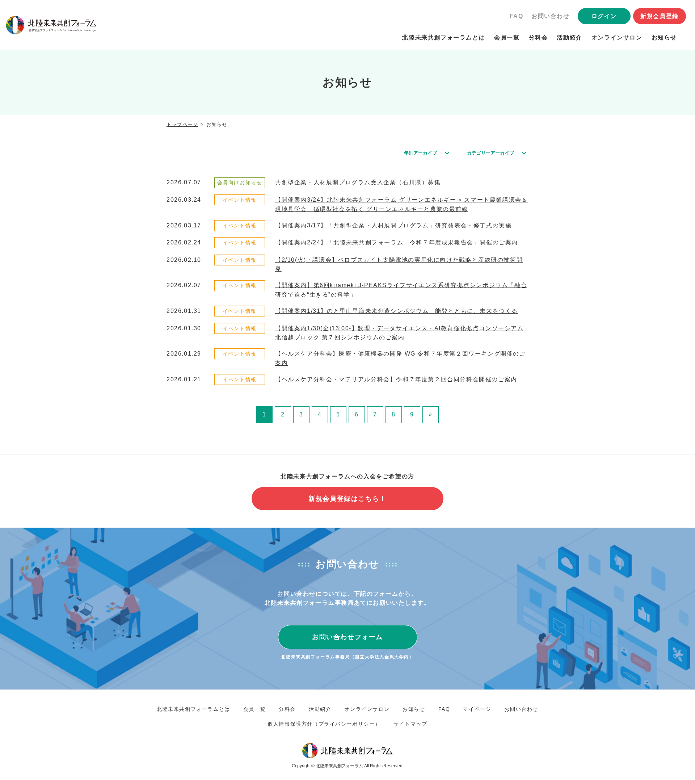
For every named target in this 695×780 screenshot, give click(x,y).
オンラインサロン (617, 37)
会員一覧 (506, 37)
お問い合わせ (550, 16)
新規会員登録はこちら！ (347, 498)
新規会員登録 (659, 16)
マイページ (477, 709)
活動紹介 (569, 37)
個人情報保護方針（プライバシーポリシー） (324, 724)
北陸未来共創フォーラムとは (443, 37)
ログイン (604, 16)
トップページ (182, 124)
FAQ (516, 16)
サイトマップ (410, 724)
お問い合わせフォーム (347, 637)
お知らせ (664, 37)
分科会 (538, 37)
